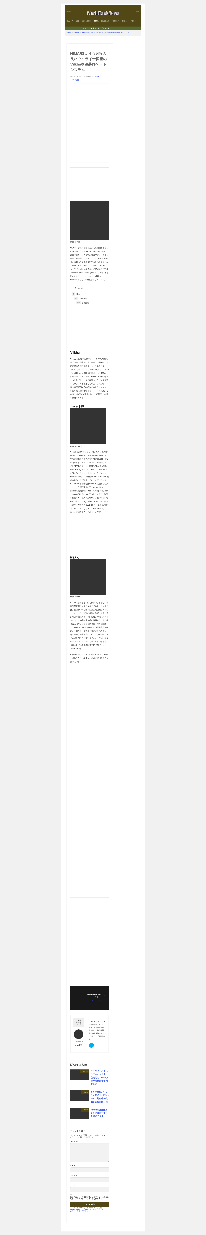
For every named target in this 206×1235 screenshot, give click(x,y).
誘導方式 (83, 303)
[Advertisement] (89, 123)
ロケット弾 (81, 298)
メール (73, 1175)
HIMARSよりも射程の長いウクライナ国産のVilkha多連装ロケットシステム (106, 32)
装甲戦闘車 (86, 21)
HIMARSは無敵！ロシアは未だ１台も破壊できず (99, 1112)
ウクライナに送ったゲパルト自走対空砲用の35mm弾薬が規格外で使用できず (99, 1077)
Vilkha (76, 294)
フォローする (97, 1000)
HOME (69, 32)
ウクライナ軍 (74, 80)
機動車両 (116, 21)
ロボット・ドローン (129, 21)
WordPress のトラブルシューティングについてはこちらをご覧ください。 (89, 1210)
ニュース (70, 21)
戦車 (77, 21)
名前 (72, 1165)
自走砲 (95, 21)
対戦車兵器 (105, 21)
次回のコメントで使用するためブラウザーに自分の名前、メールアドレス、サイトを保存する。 (89, 1198)
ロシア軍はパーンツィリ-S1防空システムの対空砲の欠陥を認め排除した (100, 1097)
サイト (72, 1185)
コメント (74, 1141)
